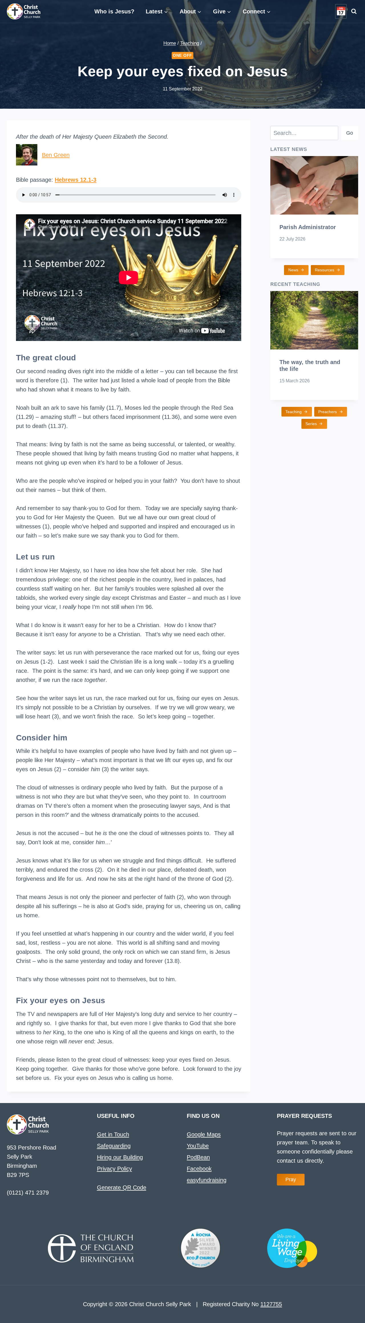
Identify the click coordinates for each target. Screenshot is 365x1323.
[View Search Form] (354, 11)
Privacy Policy (114, 1169)
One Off (182, 55)
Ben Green (56, 155)
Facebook (199, 1169)
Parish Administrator (307, 227)
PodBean (198, 1157)
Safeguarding (114, 1146)
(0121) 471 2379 (28, 1192)
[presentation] (314, 185)
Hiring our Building (120, 1157)
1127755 (271, 1304)
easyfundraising (206, 1180)
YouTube (198, 1146)
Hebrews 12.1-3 (75, 180)
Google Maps (204, 1134)
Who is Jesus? (114, 11)
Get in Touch (113, 1134)
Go (349, 133)
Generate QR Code (121, 1187)
